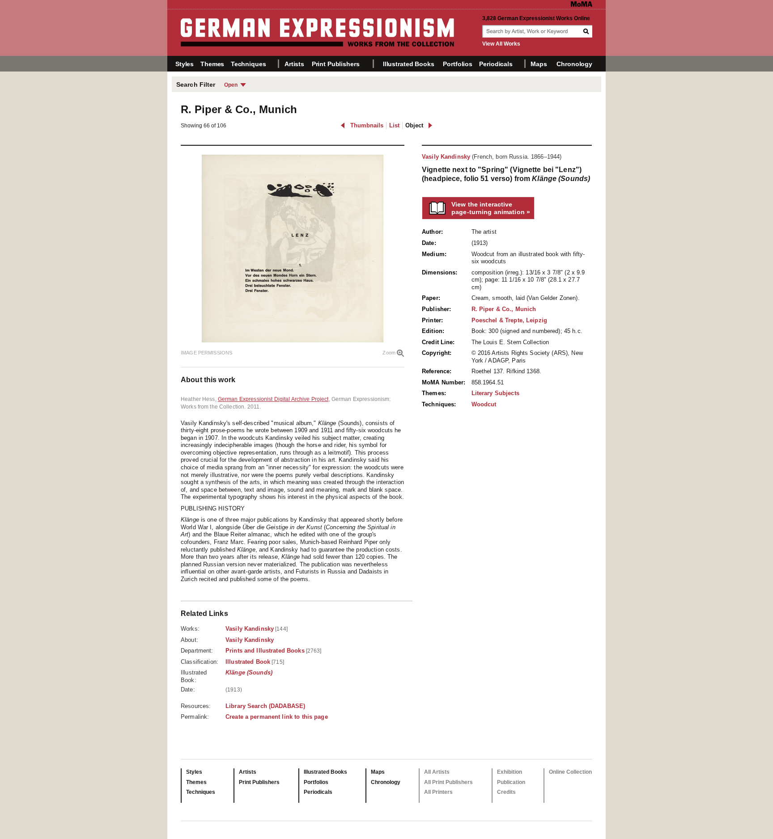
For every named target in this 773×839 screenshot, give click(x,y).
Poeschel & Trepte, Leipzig (509, 320)
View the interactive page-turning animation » (490, 208)
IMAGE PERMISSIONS (206, 352)
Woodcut (484, 404)
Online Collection (570, 772)
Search (587, 31)
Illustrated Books (408, 63)
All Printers (438, 792)
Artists (294, 63)
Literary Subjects (495, 393)
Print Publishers (336, 63)
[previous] (343, 125)
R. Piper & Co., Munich (503, 309)
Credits (506, 792)
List (394, 125)
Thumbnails (366, 125)
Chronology (574, 63)
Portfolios (457, 63)
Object (414, 125)
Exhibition (509, 772)
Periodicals (495, 63)
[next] (430, 125)
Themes (212, 63)
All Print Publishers (448, 782)
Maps (539, 63)
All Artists (437, 772)
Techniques (248, 63)
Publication (511, 782)
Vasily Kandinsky (446, 156)
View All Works (501, 44)
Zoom (388, 352)
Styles (184, 63)
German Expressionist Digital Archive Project (273, 399)
